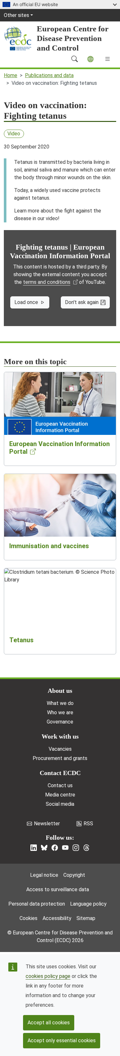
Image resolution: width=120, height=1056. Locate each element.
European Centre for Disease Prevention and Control (72, 38)
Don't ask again (82, 302)
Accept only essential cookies (62, 1040)
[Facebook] (55, 847)
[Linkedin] (33, 847)
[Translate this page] (90, 59)
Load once (26, 302)
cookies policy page (48, 976)
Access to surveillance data (57, 889)
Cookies (28, 918)
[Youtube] (65, 847)
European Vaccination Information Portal (59, 447)
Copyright (74, 875)
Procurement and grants (60, 758)
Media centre (60, 795)
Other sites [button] (16, 15)
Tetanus (21, 640)
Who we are (60, 712)
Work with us (60, 736)
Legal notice (44, 875)
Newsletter (47, 823)
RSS (88, 823)
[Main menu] (107, 59)
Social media (60, 804)
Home (10, 75)
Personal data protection (36, 904)
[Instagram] (76, 847)
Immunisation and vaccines (49, 546)
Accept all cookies (49, 1023)
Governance (60, 722)
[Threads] (86, 847)
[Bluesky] (44, 847)
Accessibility (57, 918)
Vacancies (60, 749)
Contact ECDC (60, 772)
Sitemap (85, 918)
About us (60, 690)
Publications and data (49, 75)
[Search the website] (74, 59)
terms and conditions (46, 282)
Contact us (60, 785)
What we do (60, 703)
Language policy (88, 904)
